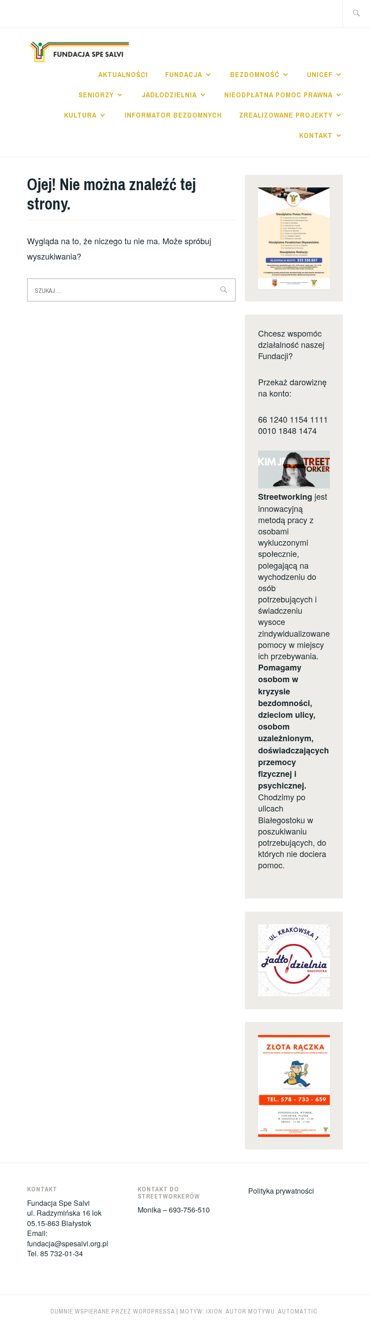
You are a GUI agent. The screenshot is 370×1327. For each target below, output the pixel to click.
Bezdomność (254, 74)
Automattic (298, 1311)
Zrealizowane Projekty (286, 115)
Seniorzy (96, 95)
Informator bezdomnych (173, 115)
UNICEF (320, 74)
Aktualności (123, 74)
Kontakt (316, 135)
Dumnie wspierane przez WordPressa (113, 1311)
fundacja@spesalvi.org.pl (67, 1243)
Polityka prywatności (281, 1191)
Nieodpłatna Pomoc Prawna (278, 95)
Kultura (80, 115)
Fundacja (183, 74)
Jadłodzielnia (169, 95)
